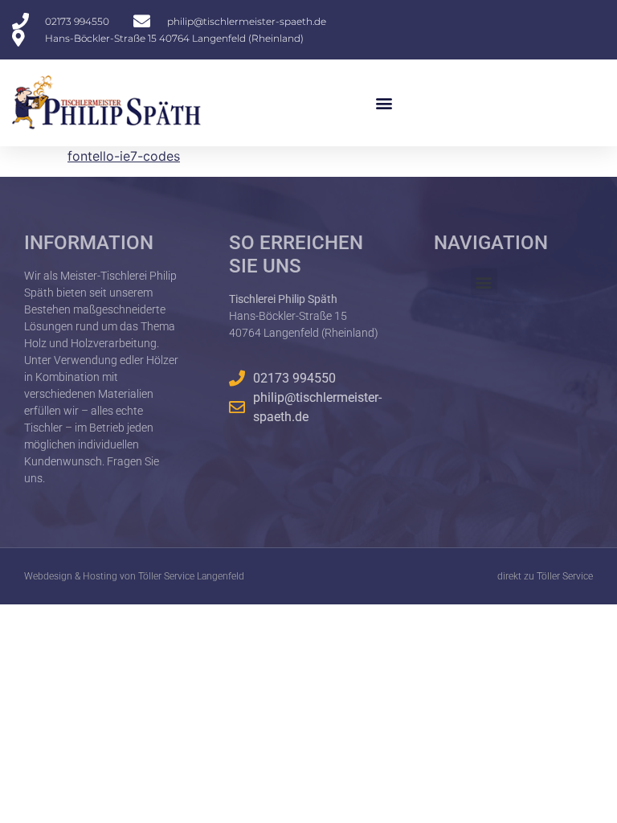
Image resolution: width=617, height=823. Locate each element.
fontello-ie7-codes (123, 156)
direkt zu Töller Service (545, 576)
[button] (384, 102)
